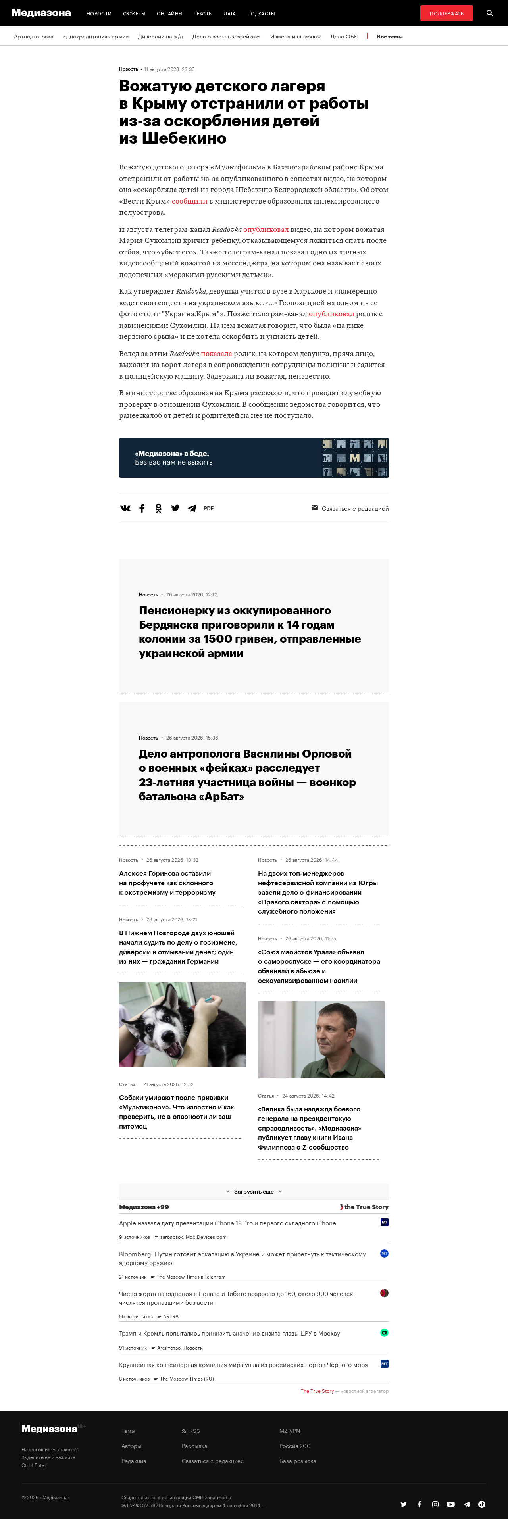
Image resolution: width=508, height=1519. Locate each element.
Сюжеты (134, 13)
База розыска (297, 1460)
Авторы (131, 1445)
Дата (230, 13)
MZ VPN (289, 1430)
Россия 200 (295, 1445)
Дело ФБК (344, 35)
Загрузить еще (254, 1191)
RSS (193, 1430)
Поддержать (447, 13)
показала (216, 354)
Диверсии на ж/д (160, 35)
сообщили (190, 201)
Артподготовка (34, 35)
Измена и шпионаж (295, 35)
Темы (128, 1430)
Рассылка (195, 1445)
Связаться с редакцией (355, 507)
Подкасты (261, 13)
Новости (99, 13)
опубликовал (266, 230)
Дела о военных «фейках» (226, 35)
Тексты (203, 13)
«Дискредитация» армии (96, 35)
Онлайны (170, 13)
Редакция (133, 1460)
